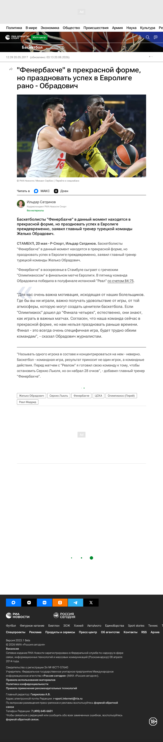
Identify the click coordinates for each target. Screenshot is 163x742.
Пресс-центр (88, 632)
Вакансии (12, 648)
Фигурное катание (32, 625)
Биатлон (53, 625)
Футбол (11, 625)
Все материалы (35, 210)
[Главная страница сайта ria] (6, 37)
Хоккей (78, 625)
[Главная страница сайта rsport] (26, 37)
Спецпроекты (15, 632)
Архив (155, 632)
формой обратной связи (22, 719)
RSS (144, 632)
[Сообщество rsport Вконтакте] (44, 603)
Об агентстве (110, 632)
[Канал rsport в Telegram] (75, 603)
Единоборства (114, 625)
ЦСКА (98, 395)
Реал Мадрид (27, 402)
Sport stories (136, 625)
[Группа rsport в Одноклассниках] (60, 603)
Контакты (130, 632)
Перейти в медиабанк (67, 180)
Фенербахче (81, 395)
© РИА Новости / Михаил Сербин (35, 180)
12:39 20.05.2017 (17, 57)
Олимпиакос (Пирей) (121, 395)
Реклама (35, 632)
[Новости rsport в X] (91, 603)
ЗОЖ (66, 625)
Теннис (153, 625)
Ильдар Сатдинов (41, 202)
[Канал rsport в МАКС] (13, 603)
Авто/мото (94, 625)
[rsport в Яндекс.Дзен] (29, 603)
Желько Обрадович (31, 395)
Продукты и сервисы (60, 632)
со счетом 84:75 (121, 281)
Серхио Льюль (58, 395)
